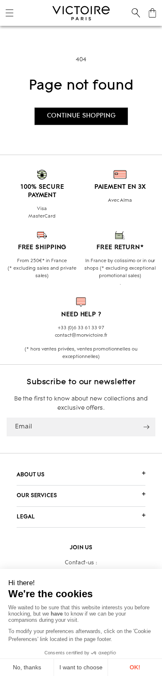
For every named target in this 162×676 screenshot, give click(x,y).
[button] (9, 13)
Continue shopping (81, 116)
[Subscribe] (146, 427)
